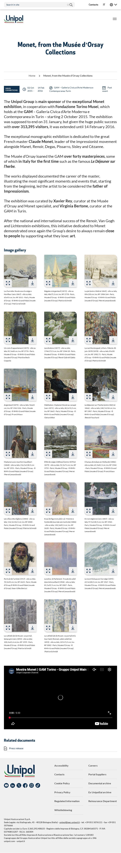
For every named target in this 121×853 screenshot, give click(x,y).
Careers (93, 765)
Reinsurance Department (102, 801)
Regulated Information (67, 801)
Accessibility (61, 765)
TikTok (37, 785)
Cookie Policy (62, 783)
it (104, 4)
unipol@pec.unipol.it (69, 822)
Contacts (59, 774)
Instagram (31, 785)
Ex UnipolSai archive (99, 792)
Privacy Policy (62, 792)
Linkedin (12, 785)
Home (32, 75)
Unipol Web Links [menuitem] (113, 4)
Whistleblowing (63, 810)
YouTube (6, 785)
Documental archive (99, 783)
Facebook (25, 785)
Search (70, 4)
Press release (16, 748)
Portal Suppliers (97, 774)
